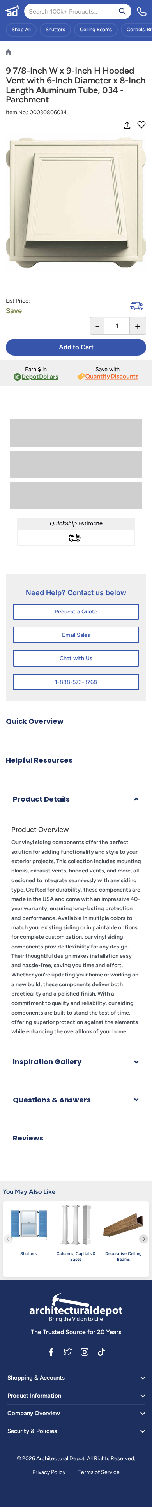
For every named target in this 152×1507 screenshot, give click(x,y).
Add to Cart (76, 347)
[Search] (122, 11)
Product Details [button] (41, 799)
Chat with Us (76, 658)
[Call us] (142, 11)
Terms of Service (99, 1472)
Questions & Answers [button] (52, 1100)
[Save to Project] (141, 125)
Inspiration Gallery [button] (47, 1061)
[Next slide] (143, 1238)
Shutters (55, 29)
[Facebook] (51, 1351)
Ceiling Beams (96, 29)
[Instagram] (84, 1351)
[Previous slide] (8, 1238)
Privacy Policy (48, 1472)
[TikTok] (101, 1351)
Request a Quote (76, 611)
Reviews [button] (28, 1138)
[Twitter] (67, 1351)
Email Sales (76, 634)
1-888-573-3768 (76, 682)
